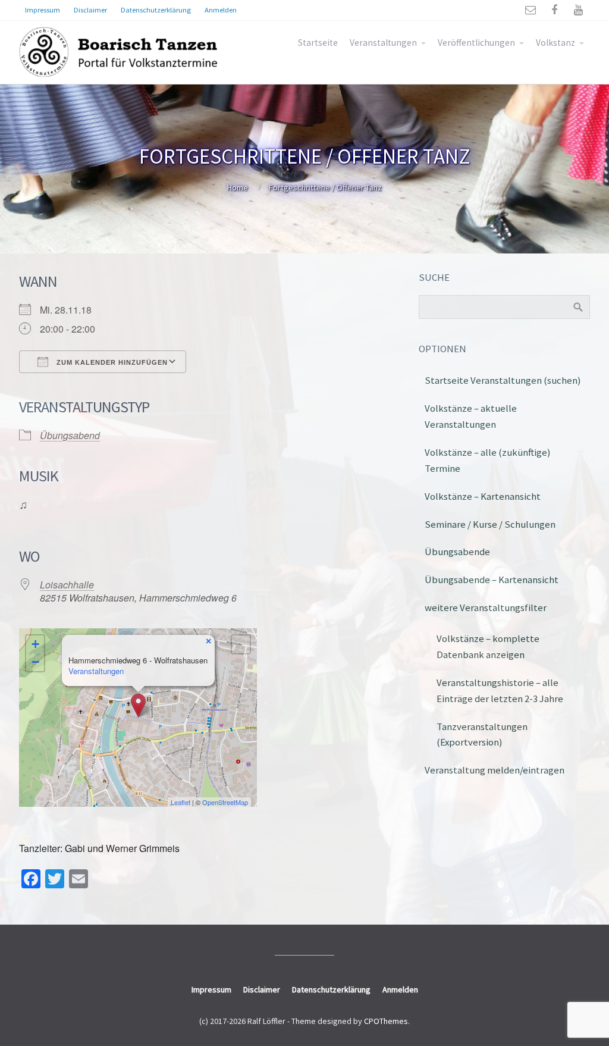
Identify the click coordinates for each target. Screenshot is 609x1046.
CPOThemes (386, 1021)
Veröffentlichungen (476, 42)
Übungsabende (457, 551)
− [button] (35, 661)
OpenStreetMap (225, 802)
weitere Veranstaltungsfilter (486, 607)
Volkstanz (555, 42)
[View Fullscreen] (241, 644)
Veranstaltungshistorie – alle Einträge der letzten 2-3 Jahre (500, 690)
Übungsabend (70, 435)
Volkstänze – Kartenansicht (483, 496)
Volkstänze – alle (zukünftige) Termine (488, 460)
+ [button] (35, 644)
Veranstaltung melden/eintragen (494, 769)
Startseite (318, 42)
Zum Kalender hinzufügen (111, 362)
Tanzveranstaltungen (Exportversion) (482, 734)
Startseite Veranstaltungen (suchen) (503, 380)
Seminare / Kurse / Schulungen (490, 524)
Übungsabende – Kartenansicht (491, 579)
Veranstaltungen (383, 42)
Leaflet (180, 802)
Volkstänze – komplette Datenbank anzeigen (488, 646)
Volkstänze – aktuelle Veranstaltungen (471, 416)
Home (237, 187)
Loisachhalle (67, 584)
